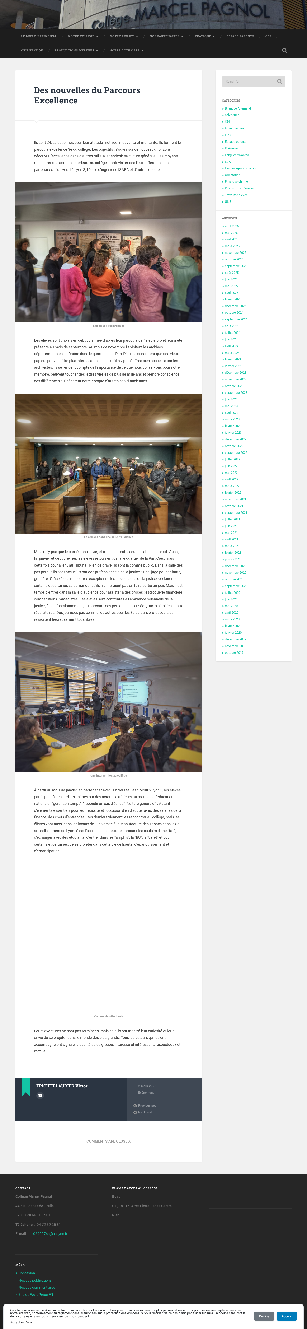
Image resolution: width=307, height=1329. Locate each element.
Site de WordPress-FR (35, 1294)
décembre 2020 (235, 566)
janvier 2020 (233, 633)
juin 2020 (231, 599)
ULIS (228, 202)
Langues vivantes (237, 155)
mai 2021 (231, 533)
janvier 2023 (233, 433)
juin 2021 (231, 526)
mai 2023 (231, 406)
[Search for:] (253, 81)
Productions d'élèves (239, 188)
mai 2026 (231, 233)
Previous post (147, 1105)
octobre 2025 (234, 259)
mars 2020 (232, 619)
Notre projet (122, 36)
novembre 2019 (235, 646)
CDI (268, 36)
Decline (264, 1316)
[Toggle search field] (285, 50)
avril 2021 (231, 539)
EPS (228, 135)
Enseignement (235, 128)
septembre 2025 (236, 266)
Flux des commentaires (36, 1287)
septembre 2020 (236, 586)
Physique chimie (236, 181)
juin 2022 (231, 466)
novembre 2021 (235, 499)
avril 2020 (231, 612)
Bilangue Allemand (238, 108)
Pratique (203, 36)
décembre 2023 (235, 373)
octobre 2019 (234, 653)
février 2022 (233, 492)
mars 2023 (232, 419)
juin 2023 (231, 399)
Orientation (32, 50)
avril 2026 (231, 239)
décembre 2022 (235, 439)
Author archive (40, 1095)
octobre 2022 (234, 446)
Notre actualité (125, 50)
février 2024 (233, 359)
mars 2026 (232, 246)
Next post (145, 1112)
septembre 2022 (236, 453)
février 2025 (233, 299)
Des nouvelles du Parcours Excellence (87, 95)
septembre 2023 (236, 393)
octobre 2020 (234, 579)
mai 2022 (231, 473)
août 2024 (232, 326)
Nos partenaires (164, 36)
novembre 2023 (235, 379)
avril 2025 (231, 293)
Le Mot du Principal (39, 36)
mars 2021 (232, 546)
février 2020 (233, 626)
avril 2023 (231, 413)
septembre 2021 (236, 513)
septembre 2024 (236, 319)
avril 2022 (231, 479)
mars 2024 (232, 353)
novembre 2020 (235, 573)
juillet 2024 (232, 333)
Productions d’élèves (74, 50)
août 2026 (232, 226)
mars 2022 (232, 486)
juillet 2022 (232, 459)
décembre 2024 (235, 306)
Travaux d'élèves (236, 195)
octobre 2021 (234, 506)
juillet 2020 (232, 593)
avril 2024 (231, 346)
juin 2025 (231, 279)
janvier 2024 (233, 366)
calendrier (232, 115)
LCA (228, 162)
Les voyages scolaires (240, 168)
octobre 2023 (234, 386)
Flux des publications (35, 1280)
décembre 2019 (235, 639)
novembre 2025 (235, 253)
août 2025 (232, 273)
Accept (287, 1316)
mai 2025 (231, 286)
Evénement (146, 1093)
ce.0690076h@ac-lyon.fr (48, 1234)
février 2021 (233, 552)
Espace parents (240, 36)
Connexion (26, 1273)
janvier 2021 (233, 559)
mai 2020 (231, 606)
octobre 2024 (234, 313)
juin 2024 (231, 339)
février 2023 (233, 426)
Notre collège (81, 36)
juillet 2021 (232, 519)
